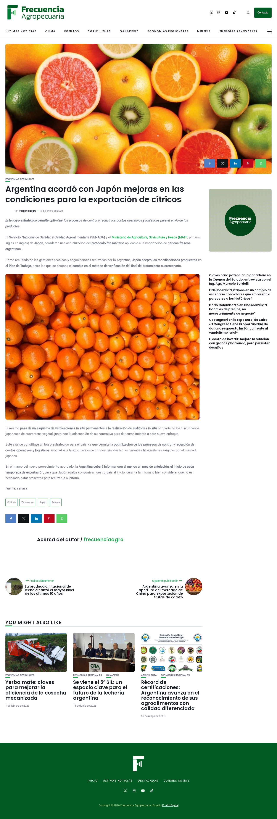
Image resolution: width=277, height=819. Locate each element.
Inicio (93, 780)
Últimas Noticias (21, 31)
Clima (50, 31)
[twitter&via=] (222, 163)
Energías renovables (238, 31)
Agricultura (99, 31)
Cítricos (11, 502)
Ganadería (129, 31)
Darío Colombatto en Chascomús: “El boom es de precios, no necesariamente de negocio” (238, 309)
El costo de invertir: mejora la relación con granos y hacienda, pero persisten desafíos (239, 343)
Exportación (27, 502)
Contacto (263, 12)
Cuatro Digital (170, 805)
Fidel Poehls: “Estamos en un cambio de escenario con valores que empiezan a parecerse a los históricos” (240, 294)
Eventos (71, 31)
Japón (43, 502)
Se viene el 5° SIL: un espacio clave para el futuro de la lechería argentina (100, 690)
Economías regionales (167, 31)
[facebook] (209, 163)
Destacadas (148, 780)
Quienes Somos (177, 780)
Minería (204, 31)
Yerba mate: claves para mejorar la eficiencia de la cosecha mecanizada (35, 690)
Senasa (56, 502)
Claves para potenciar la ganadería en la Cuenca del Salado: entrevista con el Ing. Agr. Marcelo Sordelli (240, 279)
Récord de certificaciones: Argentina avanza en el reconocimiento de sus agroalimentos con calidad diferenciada (170, 695)
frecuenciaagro (27, 210)
